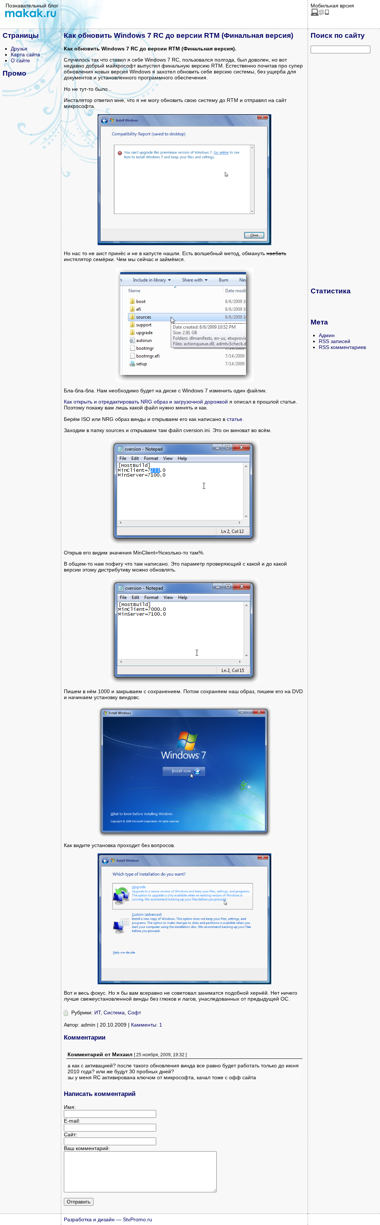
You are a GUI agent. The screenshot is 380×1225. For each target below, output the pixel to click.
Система (114, 1012)
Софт (134, 1012)
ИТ (97, 1012)
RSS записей (334, 341)
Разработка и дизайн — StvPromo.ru (108, 1219)
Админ (327, 335)
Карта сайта (25, 54)
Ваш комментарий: (87, 1148)
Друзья (19, 49)
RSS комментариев (342, 347)
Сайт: (70, 1134)
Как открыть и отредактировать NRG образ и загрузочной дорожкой (146, 402)
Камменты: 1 (146, 1025)
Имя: (70, 1107)
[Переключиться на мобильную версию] (320, 14)
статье (234, 419)
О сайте (20, 60)
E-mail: (72, 1121)
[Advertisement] (340, 170)
